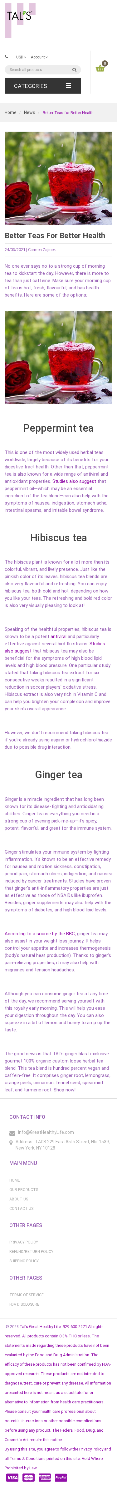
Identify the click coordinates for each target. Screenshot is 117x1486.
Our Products (23, 1190)
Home (11, 112)
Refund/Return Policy (31, 1251)
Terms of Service (26, 1295)
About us (18, 1199)
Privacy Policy (23, 1242)
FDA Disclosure (24, 1304)
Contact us (21, 1208)
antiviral (57, 636)
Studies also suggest (74, 481)
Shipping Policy (24, 1261)
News (29, 112)
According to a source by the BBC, (40, 934)
